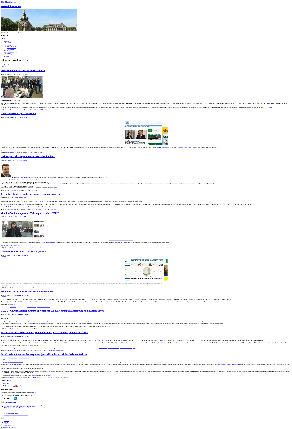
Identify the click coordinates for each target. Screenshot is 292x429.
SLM (48, 299)
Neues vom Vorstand (15, 109)
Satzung (9, 43)
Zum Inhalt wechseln (6, 1)
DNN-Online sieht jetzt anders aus (18, 113)
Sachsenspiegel (37, 209)
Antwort (41, 152)
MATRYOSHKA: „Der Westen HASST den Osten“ (16, 407)
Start (5, 38)
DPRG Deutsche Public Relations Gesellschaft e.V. (16, 415)
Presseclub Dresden (11, 6)
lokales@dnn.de (153, 283)
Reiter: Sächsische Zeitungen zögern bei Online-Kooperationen (273, 342)
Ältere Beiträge (5, 66)
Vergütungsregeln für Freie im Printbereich (13, 362)
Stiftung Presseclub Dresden (10, 52)
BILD (28, 377)
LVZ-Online (128, 147)
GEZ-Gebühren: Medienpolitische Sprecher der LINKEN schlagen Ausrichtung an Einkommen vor (52, 310)
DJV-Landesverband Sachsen (11, 413)
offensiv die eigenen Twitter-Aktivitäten (187, 147)
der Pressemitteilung (7, 204)
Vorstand (9, 45)
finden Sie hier (34, 392)
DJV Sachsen (276, 364)
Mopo (50, 377)
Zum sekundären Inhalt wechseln (9, 2)
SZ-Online (46, 209)
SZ (42, 209)
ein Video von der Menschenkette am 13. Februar (121, 240)
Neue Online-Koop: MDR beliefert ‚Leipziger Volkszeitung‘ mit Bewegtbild (117, 348)
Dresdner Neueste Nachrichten (22, 177)
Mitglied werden (8, 50)
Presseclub (6, 41)
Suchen (2, 32)
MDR (31, 209)
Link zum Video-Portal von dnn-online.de (11, 245)
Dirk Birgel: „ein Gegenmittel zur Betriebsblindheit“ (28, 156)
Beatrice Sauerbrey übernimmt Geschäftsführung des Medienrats (19, 406)
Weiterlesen (270, 107)
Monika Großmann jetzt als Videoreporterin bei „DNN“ (30, 213)
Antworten (37, 328)
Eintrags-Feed (7, 422)
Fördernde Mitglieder (12, 46)
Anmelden (6, 421)
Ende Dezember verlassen (49, 242)
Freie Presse (39, 377)
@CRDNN (5, 285)
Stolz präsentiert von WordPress (8, 427)
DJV (32, 377)
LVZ (31, 307)
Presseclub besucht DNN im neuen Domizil (23, 70)
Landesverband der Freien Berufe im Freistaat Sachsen (227, 364)
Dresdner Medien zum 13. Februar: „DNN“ (23, 251)
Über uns (9, 42)
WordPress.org (7, 425)
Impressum (6, 56)
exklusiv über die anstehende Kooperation (34, 206)
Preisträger (12, 49)
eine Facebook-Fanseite (160, 147)
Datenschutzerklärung (9, 54)
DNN (38, 109)
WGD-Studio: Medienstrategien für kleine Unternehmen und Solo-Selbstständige (23, 405)
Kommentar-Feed (8, 423)
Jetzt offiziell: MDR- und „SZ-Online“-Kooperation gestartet (32, 194)
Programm (6, 39)
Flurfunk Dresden (10, 402)
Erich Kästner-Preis (11, 48)
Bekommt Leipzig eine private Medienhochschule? (27, 291)
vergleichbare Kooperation (75, 342)
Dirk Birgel (33, 109)
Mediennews (13, 152)
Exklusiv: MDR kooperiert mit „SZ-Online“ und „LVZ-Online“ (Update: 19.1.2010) (44, 332)
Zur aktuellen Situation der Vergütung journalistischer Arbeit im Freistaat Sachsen (44, 354)
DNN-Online (43, 109)
